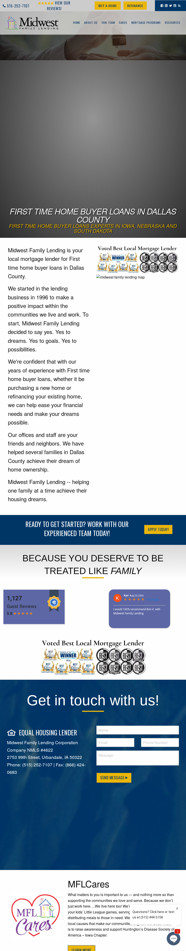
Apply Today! (158, 529)
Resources (172, 23)
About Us (91, 23)
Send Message (112, 777)
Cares (123, 23)
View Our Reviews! (59, 5)
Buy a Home (107, 5)
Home (76, 23)
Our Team (108, 23)
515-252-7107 (18, 6)
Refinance (135, 5)
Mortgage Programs (146, 23)
